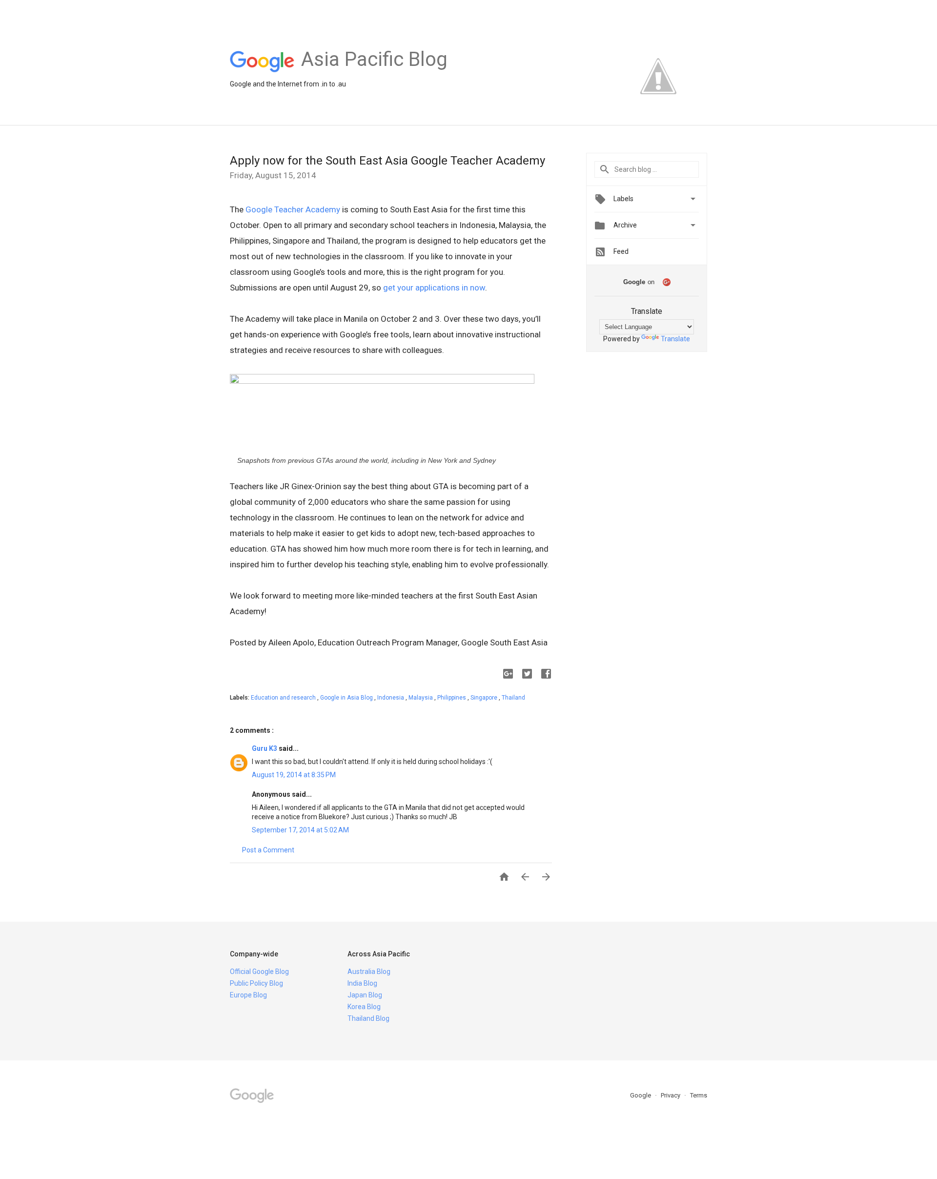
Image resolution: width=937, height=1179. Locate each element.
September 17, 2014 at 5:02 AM (300, 830)
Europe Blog (248, 995)
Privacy (671, 1095)
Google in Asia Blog (347, 697)
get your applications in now (434, 287)
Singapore (484, 697)
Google (641, 1095)
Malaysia (421, 697)
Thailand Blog (368, 1018)
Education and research (284, 697)
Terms (698, 1095)
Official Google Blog (259, 971)
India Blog (362, 983)
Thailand (513, 697)
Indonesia (391, 697)
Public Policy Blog (256, 983)
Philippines (452, 697)
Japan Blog (364, 995)
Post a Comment (268, 850)
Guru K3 (265, 748)
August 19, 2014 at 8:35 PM (294, 775)
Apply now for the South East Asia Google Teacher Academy (387, 160)
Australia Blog (368, 971)
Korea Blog (364, 1007)
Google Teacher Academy (292, 209)
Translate (675, 339)
